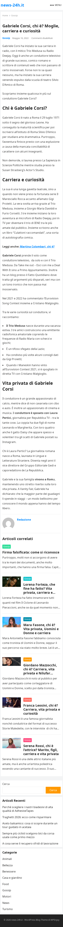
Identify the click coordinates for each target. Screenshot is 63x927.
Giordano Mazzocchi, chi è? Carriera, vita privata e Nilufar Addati (40, 671)
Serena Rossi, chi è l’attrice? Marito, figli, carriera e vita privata (41, 750)
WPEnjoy (55, 919)
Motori (6, 896)
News (5, 903)
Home (5, 15)
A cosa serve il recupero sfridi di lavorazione (30, 843)
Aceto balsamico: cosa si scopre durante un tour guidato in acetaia (29, 825)
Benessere (9, 871)
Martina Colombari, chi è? (37, 246)
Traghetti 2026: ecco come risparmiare (26, 817)
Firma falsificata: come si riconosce (30, 552)
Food (5, 884)
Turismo (7, 909)
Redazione (24, 519)
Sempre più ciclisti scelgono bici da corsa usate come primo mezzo (28, 835)
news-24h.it (12, 5)
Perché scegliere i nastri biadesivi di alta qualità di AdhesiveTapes (27, 809)
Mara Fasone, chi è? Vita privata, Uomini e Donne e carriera (41, 629)
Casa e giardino (12, 878)
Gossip (14, 15)
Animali (7, 859)
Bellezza (7, 865)
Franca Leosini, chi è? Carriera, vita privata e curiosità (41, 709)
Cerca (6, 784)
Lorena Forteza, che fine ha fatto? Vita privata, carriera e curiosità (39, 590)
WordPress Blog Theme (36, 919)
